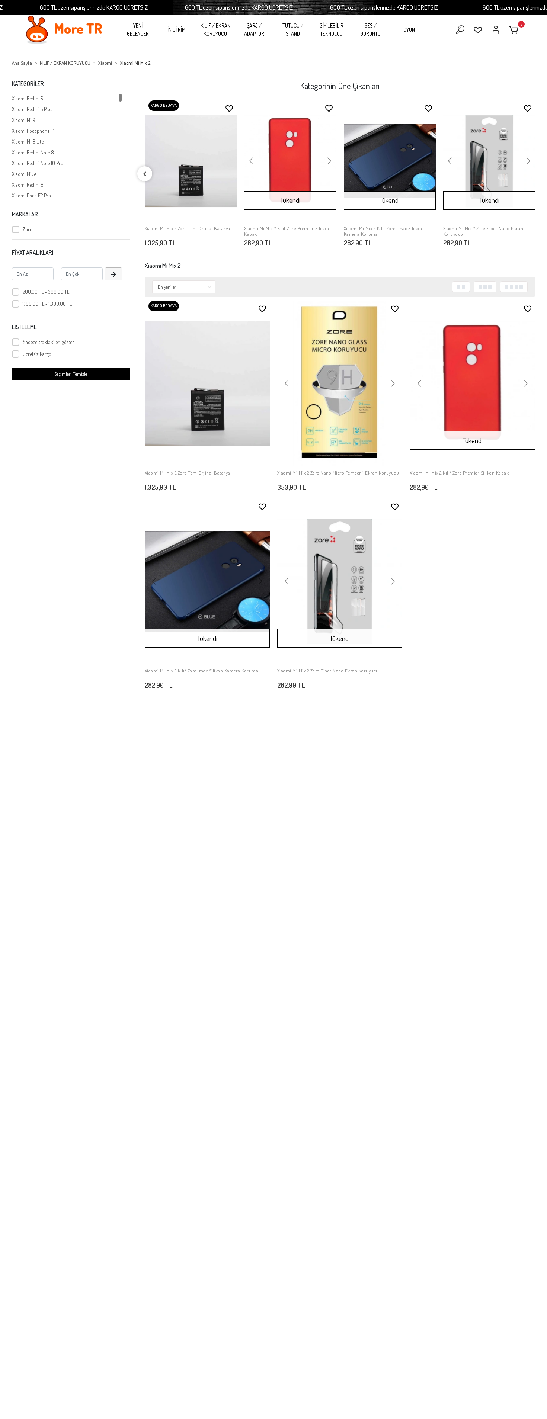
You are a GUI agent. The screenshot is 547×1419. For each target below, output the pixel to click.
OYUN (409, 29)
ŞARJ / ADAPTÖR (254, 30)
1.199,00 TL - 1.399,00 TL (47, 304)
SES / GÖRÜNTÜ (370, 30)
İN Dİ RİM (176, 29)
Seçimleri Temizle (70, 374)
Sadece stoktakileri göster (48, 342)
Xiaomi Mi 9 (23, 120)
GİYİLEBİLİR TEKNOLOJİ (331, 30)
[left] (144, 174)
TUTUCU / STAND (292, 30)
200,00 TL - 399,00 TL (46, 292)
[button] (515, 30)
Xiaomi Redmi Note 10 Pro (37, 163)
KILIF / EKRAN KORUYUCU (215, 30)
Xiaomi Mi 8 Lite (28, 141)
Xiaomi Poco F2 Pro (31, 195)
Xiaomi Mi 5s (24, 174)
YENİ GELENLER (138, 30)
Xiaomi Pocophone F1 (33, 131)
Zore (27, 229)
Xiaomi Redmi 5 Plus (32, 109)
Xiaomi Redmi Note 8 (33, 152)
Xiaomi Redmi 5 (27, 98)
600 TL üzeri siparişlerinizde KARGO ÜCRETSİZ (94, 7)
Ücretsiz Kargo (37, 354)
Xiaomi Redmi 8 (28, 185)
